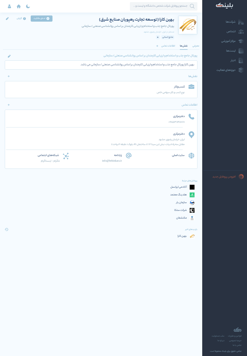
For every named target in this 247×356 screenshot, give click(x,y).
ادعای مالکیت (39, 18)
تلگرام (56, 161)
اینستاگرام (47, 161)
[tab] (195, 46)
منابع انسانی (167, 37)
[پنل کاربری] (9, 6)
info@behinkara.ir (112, 161)
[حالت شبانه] (28, 6)
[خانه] (18, 6)
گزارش (19, 18)
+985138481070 (176, 122)
